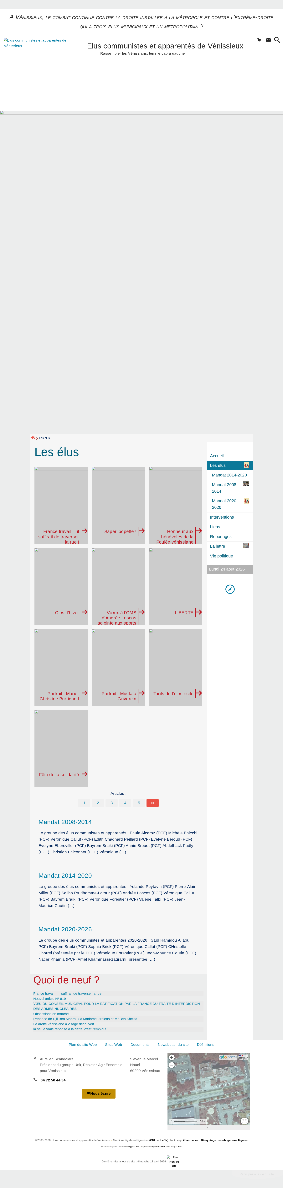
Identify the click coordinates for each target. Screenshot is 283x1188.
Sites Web (113, 1045)
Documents (140, 1045)
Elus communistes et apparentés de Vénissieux (165, 48)
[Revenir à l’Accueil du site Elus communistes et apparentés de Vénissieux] (36, 58)
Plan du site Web (83, 1045)
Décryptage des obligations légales (224, 1140)
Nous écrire (100, 1093)
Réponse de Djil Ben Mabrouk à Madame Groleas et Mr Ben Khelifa (85, 1019)
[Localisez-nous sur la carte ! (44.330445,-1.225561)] (230, 588)
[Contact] (268, 40)
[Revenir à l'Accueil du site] (35, 438)
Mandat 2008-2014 (65, 822)
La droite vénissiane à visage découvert (63, 1024)
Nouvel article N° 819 (49, 999)
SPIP (180, 1146)
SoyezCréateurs (157, 1146)
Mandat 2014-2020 (65, 876)
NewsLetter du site (173, 1045)
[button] (259, 40)
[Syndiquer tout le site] (174, 1161)
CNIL (153, 1140)
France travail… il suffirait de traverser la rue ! (68, 993)
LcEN (163, 1140)
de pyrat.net (133, 1146)
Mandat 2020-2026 (65, 929)
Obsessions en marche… (52, 1014)
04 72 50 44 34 (53, 1080)
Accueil (217, 455)
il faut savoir (191, 1140)
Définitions (205, 1045)
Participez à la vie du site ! (257, 1174)
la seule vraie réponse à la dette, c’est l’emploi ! (69, 1029)
